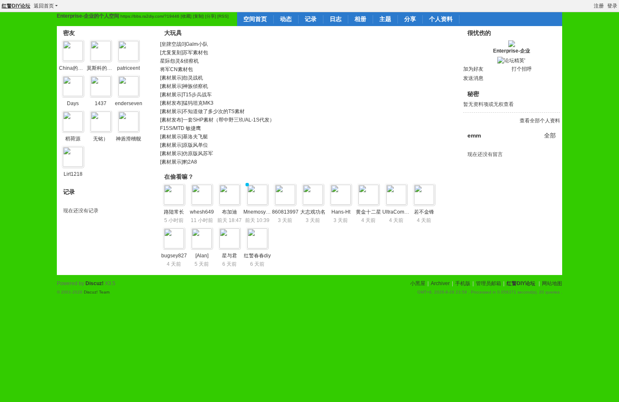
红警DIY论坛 (16, 6)
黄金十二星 (368, 212)
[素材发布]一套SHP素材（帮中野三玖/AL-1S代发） (217, 120)
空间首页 (255, 19)
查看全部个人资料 (540, 121)
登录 (612, 6)
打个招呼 (522, 69)
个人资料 (441, 19)
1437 (101, 103)
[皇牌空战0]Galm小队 (184, 44)
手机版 (462, 283)
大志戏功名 (313, 212)
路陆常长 (174, 212)
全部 (550, 135)
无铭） (100, 139)
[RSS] (223, 16)
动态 (286, 19)
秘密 (473, 93)
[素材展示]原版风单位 (184, 145)
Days (73, 103)
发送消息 (473, 78)
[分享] (210, 16)
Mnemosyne (257, 212)
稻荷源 (72, 139)
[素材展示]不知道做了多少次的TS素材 (202, 111)
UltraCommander (402, 212)
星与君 (229, 256)
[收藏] (186, 16)
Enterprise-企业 (511, 51)
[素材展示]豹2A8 (178, 162)
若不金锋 (424, 212)
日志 (336, 19)
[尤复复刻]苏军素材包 (184, 53)
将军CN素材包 (176, 69)
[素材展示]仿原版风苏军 (186, 153)
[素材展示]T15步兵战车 (186, 95)
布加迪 (229, 212)
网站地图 (552, 283)
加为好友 (473, 69)
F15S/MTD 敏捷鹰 (180, 128)
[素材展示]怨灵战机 (181, 78)
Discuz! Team (96, 292)
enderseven (128, 103)
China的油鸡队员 (78, 68)
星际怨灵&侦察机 (179, 61)
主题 (385, 19)
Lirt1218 (73, 174)
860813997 (285, 212)
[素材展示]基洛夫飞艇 (184, 137)
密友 (69, 32)
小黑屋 (417, 283)
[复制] (198, 16)
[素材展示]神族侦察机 (184, 86)
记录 (311, 19)
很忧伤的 (479, 32)
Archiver (440, 283)
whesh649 (202, 212)
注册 (599, 6)
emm (474, 135)
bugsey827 (174, 256)
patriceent (128, 68)
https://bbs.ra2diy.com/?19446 (149, 16)
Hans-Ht (340, 212)
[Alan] (201, 256)
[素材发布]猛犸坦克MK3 (186, 103)
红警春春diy (257, 256)
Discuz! (94, 283)
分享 (410, 19)
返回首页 (44, 6)
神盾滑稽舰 (128, 139)
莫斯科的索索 (102, 68)
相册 (360, 19)
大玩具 (173, 32)
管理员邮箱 (488, 283)
